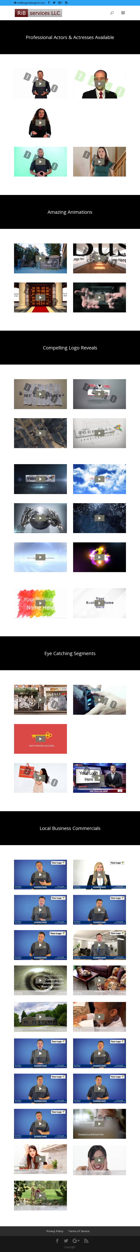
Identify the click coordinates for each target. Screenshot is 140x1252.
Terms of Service (79, 1231)
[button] (40, 874)
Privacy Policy (54, 1231)
